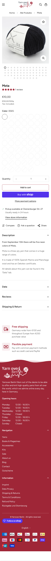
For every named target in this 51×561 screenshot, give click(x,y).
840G (24, 156)
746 (17, 149)
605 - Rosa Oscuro (24, 143)
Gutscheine (7, 470)
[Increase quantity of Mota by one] (46, 179)
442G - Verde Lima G (11, 136)
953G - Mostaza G (17, 162)
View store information (16, 217)
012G (4, 123)
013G (11, 123)
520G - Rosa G (44, 136)
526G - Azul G (11, 143)
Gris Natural (44, 162)
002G (4, 116)
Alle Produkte (26, 13)
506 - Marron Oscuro (30, 136)
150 (11, 130)
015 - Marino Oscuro (17, 123)
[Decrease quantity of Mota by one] (16, 179)
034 (37, 123)
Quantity (6, 179)
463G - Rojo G (24, 136)
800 (37, 149)
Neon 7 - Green (30, 169)
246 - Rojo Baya (44, 130)
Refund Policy (8, 501)
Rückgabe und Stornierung (14, 505)
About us (6, 458)
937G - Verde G (44, 156)
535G (17, 143)
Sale (4, 454)
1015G (24, 162)
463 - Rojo (17, 136)
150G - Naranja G (17, 130)
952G (4, 162)
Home (12, 13)
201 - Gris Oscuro (24, 130)
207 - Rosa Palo (30, 130)
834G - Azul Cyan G (17, 156)
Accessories (7, 445)
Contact (6, 466)
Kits (4, 449)
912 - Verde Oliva (30, 156)
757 (30, 149)
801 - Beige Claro (44, 149)
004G (17, 116)
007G (30, 116)
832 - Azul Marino (4, 156)
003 (11, 116)
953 (11, 162)
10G (44, 116)
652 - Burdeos (37, 143)
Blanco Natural (37, 162)
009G (37, 116)
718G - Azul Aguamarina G (4, 149)
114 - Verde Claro (44, 123)
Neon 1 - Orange (4, 169)
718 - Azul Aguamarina (44, 143)
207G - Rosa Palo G (37, 130)
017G (24, 123)
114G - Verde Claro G (4, 130)
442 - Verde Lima (4, 136)
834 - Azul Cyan (11, 156)
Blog (4, 462)
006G (24, 116)
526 (4, 143)
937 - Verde (37, 156)
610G (30, 143)
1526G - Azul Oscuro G (30, 162)
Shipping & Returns (11, 493)
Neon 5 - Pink (17, 169)
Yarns (4, 437)
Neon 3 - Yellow (11, 169)
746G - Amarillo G (24, 149)
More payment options (25, 201)
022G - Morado (30, 123)
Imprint (5, 484)
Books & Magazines (11, 441)
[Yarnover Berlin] (25, 4)
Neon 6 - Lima (24, 169)
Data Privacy (8, 489)
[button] (46, 5)
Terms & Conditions (11, 497)
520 (37, 136)
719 (11, 149)
